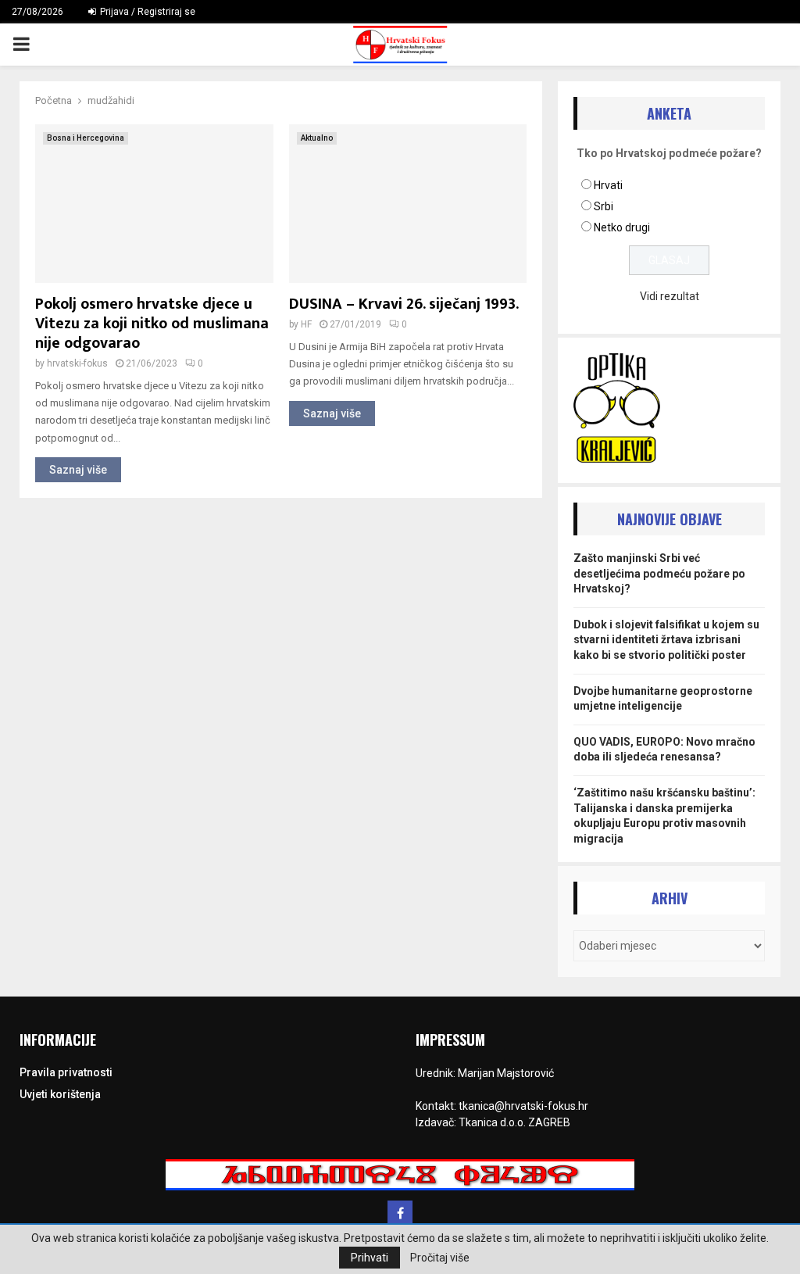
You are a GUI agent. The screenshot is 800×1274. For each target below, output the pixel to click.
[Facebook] (400, 1213)
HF (306, 324)
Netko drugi (622, 227)
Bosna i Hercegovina (85, 138)
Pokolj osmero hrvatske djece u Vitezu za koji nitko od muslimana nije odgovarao (152, 323)
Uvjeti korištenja (60, 1094)
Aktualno (317, 138)
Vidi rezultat (669, 296)
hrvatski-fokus (77, 363)
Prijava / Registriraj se (146, 11)
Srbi (603, 206)
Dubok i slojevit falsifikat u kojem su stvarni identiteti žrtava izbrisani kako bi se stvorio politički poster (666, 639)
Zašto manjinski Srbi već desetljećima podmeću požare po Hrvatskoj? (659, 573)
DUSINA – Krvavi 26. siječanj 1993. (404, 304)
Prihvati (369, 1257)
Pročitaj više (440, 1257)
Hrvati (608, 185)
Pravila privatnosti (66, 1072)
